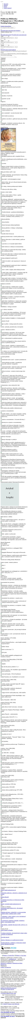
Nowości (6, 4)
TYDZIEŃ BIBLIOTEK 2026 (8, 993)
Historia (6, 5)
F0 (7, 13)
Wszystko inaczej (5, 937)
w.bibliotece (12, 959)
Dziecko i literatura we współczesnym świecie (12, 940)
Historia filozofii (5, 897)
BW (9, 12)
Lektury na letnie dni (6, 967)
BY (15, 12)
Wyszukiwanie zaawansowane (8, 30)
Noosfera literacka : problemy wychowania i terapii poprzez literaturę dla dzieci (13, 943)
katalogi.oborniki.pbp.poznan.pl (8, 988)
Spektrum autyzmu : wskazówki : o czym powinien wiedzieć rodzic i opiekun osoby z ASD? (13, 913)
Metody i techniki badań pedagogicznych (11, 904)
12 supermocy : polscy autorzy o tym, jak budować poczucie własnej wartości (13, 917)
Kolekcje (18, 30)
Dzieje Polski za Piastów (7, 930)
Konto (8, 8)
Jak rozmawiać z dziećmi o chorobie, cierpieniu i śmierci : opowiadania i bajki (12, 921)
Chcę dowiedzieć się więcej (8, 1012)
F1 (9, 13)
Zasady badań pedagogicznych (8, 890)
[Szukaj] (1, 29)
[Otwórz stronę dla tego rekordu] (14, 63)
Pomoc (5, 6)
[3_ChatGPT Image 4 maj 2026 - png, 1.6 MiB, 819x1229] (10, 1004)
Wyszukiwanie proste (6, 34)
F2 (12, 13)
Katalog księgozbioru (6, 26)
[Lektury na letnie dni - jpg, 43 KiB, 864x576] (7, 989)
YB (12, 12)
